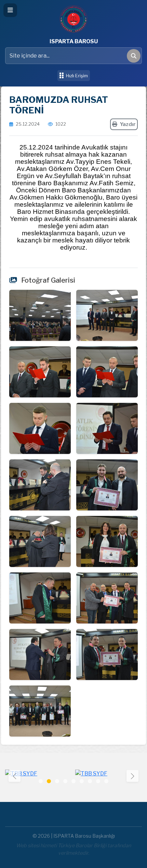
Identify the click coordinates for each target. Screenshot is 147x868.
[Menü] (10, 10)
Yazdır (128, 124)
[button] (132, 776)
